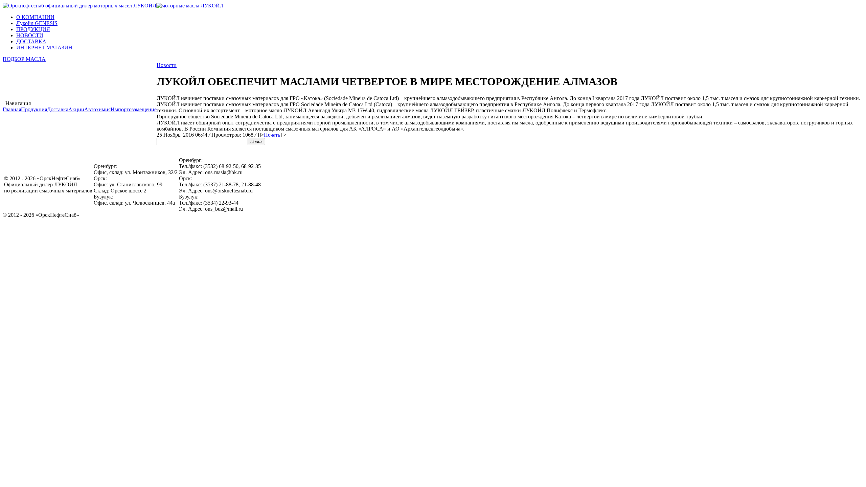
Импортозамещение (134, 109)
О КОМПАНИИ (35, 17)
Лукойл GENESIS (37, 23)
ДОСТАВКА (31, 41)
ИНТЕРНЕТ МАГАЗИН (44, 47)
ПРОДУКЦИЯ (33, 29)
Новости (167, 65)
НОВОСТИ (29, 35)
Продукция (34, 109)
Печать (272, 135)
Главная (12, 109)
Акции (76, 109)
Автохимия (97, 109)
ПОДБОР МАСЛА (24, 59)
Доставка (57, 109)
